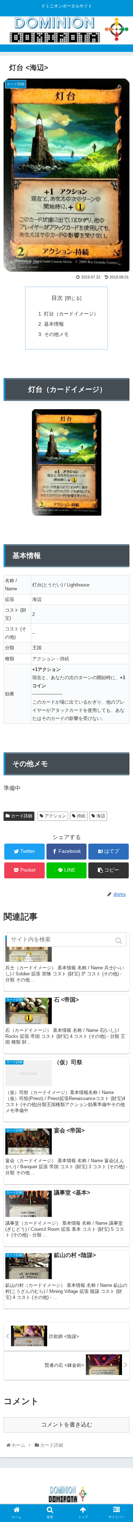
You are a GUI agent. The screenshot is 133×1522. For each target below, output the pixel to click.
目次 (57, 298)
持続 (81, 815)
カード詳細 (21, 815)
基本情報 (54, 324)
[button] (119, 940)
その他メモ (56, 334)
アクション (55, 815)
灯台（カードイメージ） (71, 313)
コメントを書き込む (66, 1424)
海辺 (100, 815)
